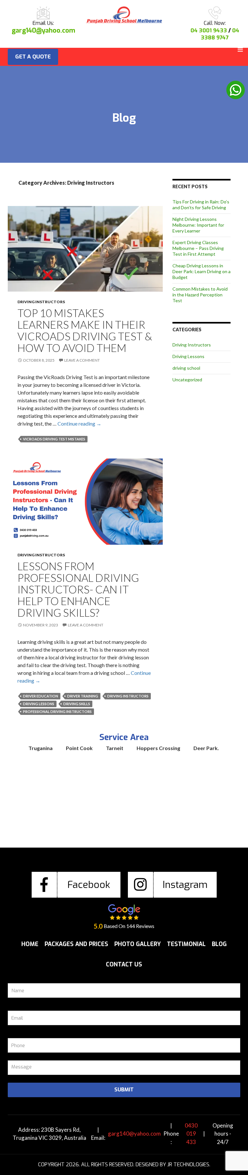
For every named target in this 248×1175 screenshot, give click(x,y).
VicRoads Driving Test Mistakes (54, 439)
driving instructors (128, 696)
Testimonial (186, 944)
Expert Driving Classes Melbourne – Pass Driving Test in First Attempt (198, 248)
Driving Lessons (188, 356)
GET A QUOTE (33, 56)
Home (29, 944)
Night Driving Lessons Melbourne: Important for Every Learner (198, 224)
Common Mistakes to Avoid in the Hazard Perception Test (200, 294)
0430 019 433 (191, 1133)
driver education (40, 696)
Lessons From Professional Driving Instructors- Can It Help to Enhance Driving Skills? (78, 589)
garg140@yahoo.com (43, 30)
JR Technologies (188, 1164)
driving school (186, 368)
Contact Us (124, 964)
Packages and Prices (76, 944)
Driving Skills (76, 704)
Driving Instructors (41, 301)
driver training (82, 696)
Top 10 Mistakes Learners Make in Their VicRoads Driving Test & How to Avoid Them (84, 330)
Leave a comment (82, 360)
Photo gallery (137, 944)
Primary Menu (240, 49)
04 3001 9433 (209, 30)
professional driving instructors (57, 711)
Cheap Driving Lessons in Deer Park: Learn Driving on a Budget (201, 271)
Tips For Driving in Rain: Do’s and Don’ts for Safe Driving (200, 204)
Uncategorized (187, 379)
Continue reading (79, 423)
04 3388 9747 (220, 34)
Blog (219, 944)
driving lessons (38, 704)
